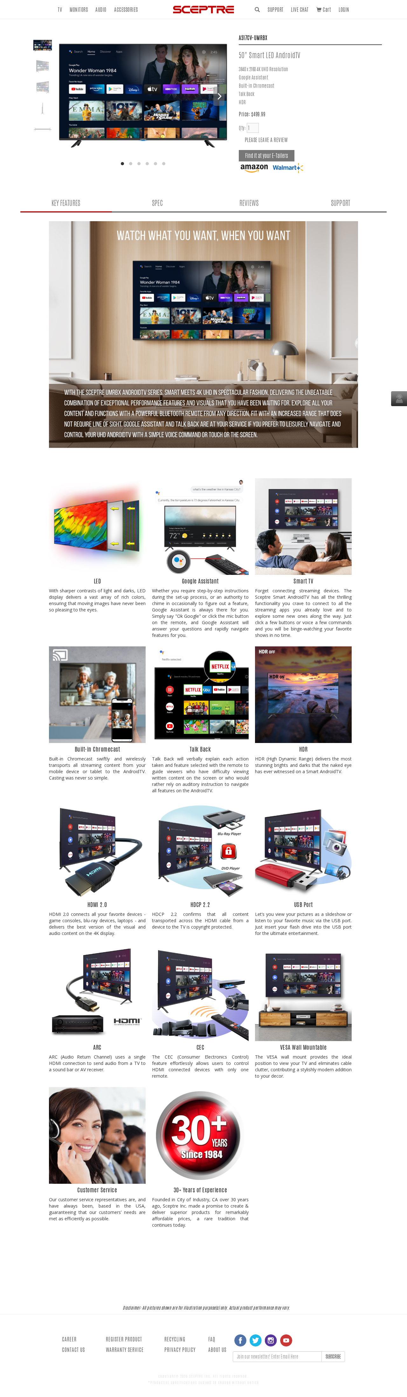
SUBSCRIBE (333, 1356)
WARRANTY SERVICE (125, 1349)
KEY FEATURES (66, 203)
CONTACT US (73, 1349)
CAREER (69, 1339)
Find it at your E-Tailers (266, 156)
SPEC (157, 203)
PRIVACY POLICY (180, 1349)
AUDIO (101, 9)
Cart (326, 9)
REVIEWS (249, 203)
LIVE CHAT (300, 9)
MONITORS (79, 9)
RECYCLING (174, 1339)
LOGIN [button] (344, 9)
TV (60, 9)
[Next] (218, 96)
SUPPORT (276, 9)
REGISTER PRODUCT (124, 1339)
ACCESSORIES (126, 9)
